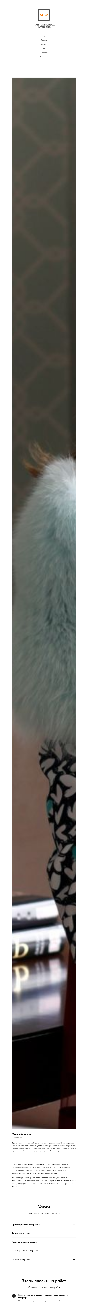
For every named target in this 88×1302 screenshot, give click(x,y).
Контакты (44, 57)
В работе (44, 53)
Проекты (44, 40)
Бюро (44, 36)
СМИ (44, 48)
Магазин (44, 44)
